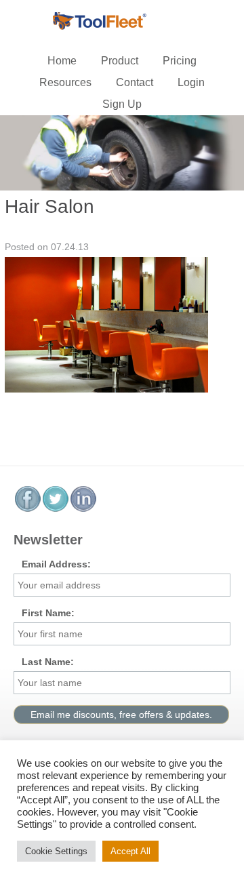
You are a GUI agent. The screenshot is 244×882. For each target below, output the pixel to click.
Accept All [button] (130, 851)
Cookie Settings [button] (56, 851)
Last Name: (48, 661)
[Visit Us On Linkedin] (83, 509)
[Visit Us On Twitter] (55, 509)
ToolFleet (122, 21)
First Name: (48, 612)
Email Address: (56, 564)
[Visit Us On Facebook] (27, 509)
